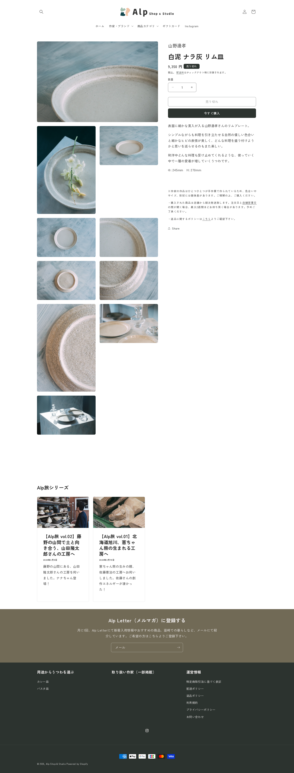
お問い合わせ (195, 717)
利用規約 (192, 703)
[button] (41, 11)
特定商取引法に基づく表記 (203, 682)
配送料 (180, 72)
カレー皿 (43, 682)
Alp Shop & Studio (56, 763)
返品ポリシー (195, 696)
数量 (170, 79)
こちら (206, 219)
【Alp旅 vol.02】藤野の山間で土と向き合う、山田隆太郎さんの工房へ (62, 545)
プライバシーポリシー (201, 710)
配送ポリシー (195, 689)
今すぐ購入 (212, 113)
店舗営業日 (249, 203)
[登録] (178, 647)
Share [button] (176, 228)
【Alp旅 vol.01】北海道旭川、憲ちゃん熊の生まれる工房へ (118, 545)
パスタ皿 (43, 689)
